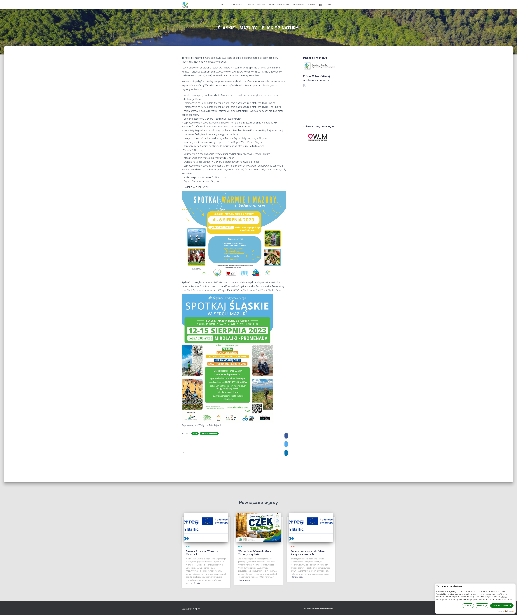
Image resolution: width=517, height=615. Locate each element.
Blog (195, 433)
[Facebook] (286, 436)
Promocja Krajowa (256, 5)
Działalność (236, 5)
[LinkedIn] (286, 453)
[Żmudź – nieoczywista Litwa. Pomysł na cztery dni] (311, 527)
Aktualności (298, 5)
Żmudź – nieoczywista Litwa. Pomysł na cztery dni (308, 552)
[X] (286, 444)
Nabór (330, 5)
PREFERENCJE (482, 605)
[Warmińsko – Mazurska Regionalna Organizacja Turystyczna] (185, 4)
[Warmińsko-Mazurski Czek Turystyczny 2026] (258, 527)
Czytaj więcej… (200, 583)
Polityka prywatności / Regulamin (318, 609)
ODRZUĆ (467, 605)
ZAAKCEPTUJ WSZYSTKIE (502, 605)
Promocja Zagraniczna (279, 5)
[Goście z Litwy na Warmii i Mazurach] (206, 527)
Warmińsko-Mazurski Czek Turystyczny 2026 (254, 552)
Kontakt (311, 5)
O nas (223, 5)
